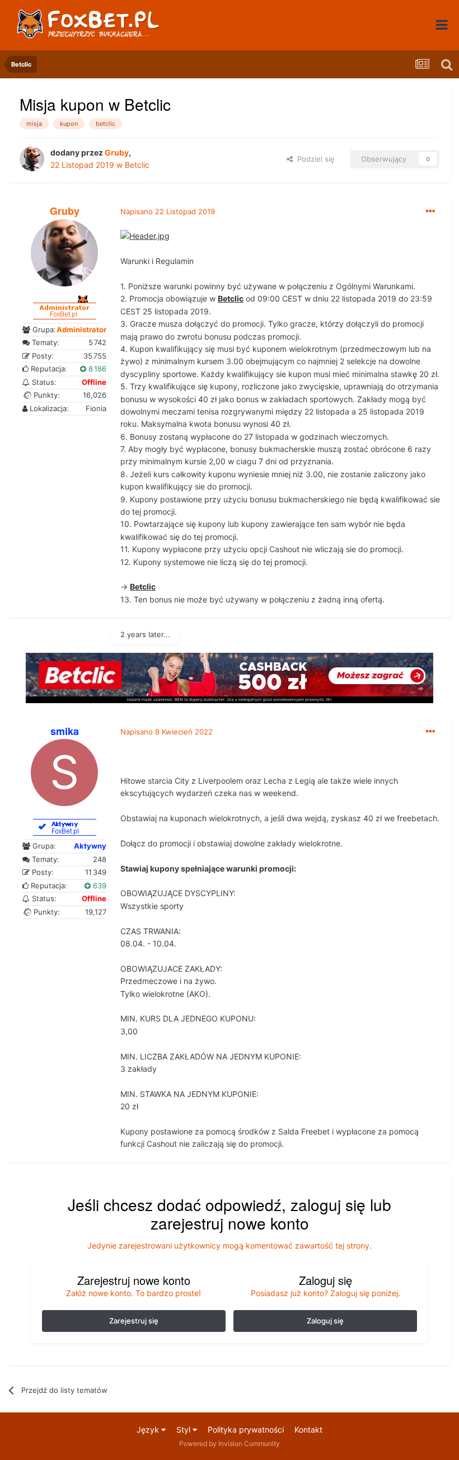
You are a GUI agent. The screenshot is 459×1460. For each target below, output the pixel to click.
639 (98, 885)
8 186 (96, 368)
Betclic (137, 164)
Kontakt (308, 1429)
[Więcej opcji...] (430, 211)
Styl (184, 1429)
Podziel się (314, 158)
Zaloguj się (325, 1320)
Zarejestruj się (133, 1320)
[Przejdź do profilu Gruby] (32, 159)
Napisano (167, 211)
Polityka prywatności (246, 1429)
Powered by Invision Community (229, 1443)
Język (149, 1429)
